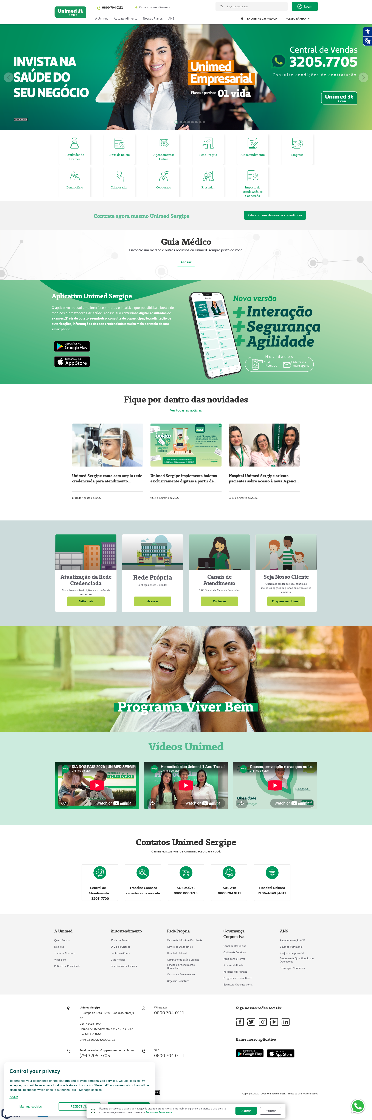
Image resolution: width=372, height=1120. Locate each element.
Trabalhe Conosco (64, 953)
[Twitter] (251, 1022)
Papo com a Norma (234, 958)
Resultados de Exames (124, 966)
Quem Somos (62, 940)
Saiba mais (86, 601)
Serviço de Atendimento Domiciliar (181, 966)
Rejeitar (271, 1110)
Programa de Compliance (237, 978)
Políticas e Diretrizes (235, 971)
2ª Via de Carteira (120, 946)
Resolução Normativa (292, 968)
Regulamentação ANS (292, 940)
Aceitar (246, 1110)
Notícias (59, 946)
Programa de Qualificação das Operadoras (297, 960)
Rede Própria (178, 931)
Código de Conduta (234, 952)
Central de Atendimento (181, 974)
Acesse (186, 262)
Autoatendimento (125, 18)
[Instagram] (263, 1022)
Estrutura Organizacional (238, 984)
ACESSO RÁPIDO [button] (296, 18)
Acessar (152, 601)
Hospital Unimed (177, 953)
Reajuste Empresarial (292, 953)
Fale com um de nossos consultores (275, 215)
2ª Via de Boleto (120, 940)
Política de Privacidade (67, 966)
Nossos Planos (153, 18)
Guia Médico (118, 959)
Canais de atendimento (154, 7)
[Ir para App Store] (280, 1053)
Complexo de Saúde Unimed (183, 959)
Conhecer (219, 601)
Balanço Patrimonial (291, 946)
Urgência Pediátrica (178, 980)
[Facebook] (240, 1022)
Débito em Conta (120, 953)
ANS (171, 18)
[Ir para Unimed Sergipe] (70, 13)
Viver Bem (60, 959)
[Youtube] (274, 1022)
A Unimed (63, 931)
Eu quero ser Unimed (286, 601)
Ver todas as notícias (186, 410)
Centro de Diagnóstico (180, 946)
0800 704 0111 (112, 7)
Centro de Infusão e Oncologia (184, 940)
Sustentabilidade (233, 965)
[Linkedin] (286, 1022)
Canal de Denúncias (234, 945)
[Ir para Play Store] (250, 1053)
